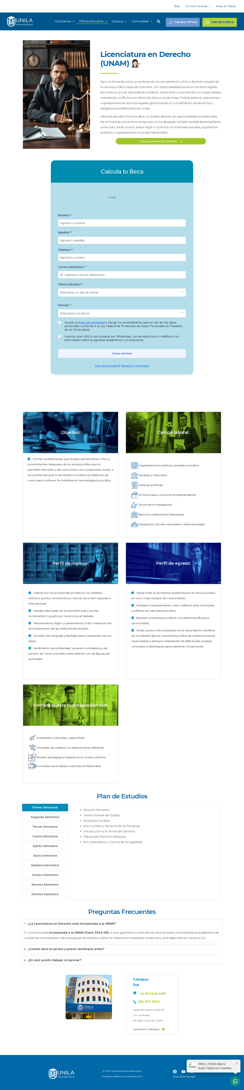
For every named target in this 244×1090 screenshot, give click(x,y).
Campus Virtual (185, 22)
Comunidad (140, 21)
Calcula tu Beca (222, 22)
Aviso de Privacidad (184, 1076)
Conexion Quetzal (196, 6)
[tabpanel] (145, 828)
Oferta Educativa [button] (91, 21)
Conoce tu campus (146, 1029)
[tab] (45, 807)
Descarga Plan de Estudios (159, 141)
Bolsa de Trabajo (226, 6)
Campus (117, 21)
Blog (177, 6)
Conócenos (63, 21)
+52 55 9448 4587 (152, 993)
